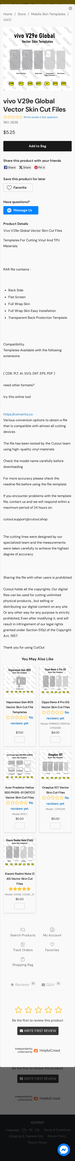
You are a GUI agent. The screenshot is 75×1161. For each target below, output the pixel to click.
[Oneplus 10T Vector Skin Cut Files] (55, 766)
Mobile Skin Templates (48, 14)
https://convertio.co (18, 414)
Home (7, 14)
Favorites (52, 950)
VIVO (7, 20)
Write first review (39, 1031)
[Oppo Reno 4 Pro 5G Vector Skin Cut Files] (55, 681)
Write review (31, 117)
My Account (52, 935)
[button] (18, 187)
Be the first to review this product (37, 1020)
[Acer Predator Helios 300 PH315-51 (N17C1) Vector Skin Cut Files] (20, 766)
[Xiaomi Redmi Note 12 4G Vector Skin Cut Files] (20, 852)
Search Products (22, 935)
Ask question (49, 117)
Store (22, 14)
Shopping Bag (22, 965)
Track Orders (23, 950)
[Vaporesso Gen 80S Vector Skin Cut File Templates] (20, 681)
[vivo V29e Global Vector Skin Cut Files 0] (37, 59)
